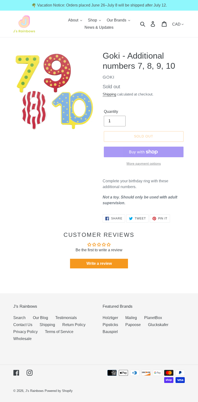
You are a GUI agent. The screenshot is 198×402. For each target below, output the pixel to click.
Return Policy (73, 325)
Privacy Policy (25, 332)
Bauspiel (110, 332)
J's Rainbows (34, 391)
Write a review (99, 263)
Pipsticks (110, 325)
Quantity (111, 111)
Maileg (131, 318)
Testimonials (66, 318)
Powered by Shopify (59, 391)
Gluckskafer (158, 325)
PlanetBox (153, 318)
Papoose (133, 325)
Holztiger (110, 318)
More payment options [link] (144, 163)
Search (19, 318)
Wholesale (22, 339)
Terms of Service (59, 332)
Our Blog (40, 318)
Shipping (109, 94)
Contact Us (22, 325)
